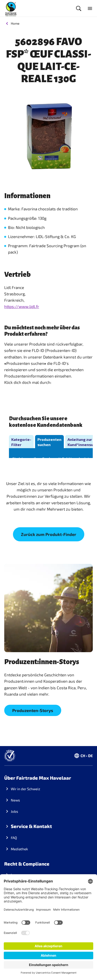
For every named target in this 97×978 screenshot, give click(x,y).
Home (15, 23)
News (15, 800)
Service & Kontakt (31, 826)
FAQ (14, 838)
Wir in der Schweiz (25, 789)
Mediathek (19, 849)
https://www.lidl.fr (21, 306)
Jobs (14, 811)
